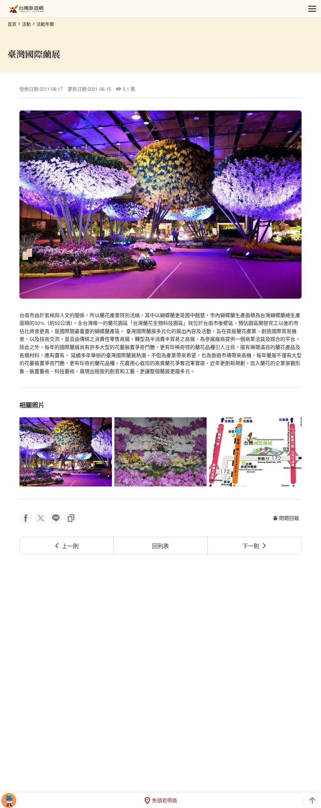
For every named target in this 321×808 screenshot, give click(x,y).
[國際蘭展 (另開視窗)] (160, 451)
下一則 (250, 546)
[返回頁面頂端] (312, 800)
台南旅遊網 (26, 8)
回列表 (160, 546)
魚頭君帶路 (164, 800)
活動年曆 (45, 24)
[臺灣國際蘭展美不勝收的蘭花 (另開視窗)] (65, 451)
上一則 (70, 546)
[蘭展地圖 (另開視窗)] (255, 451)
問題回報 (289, 518)
